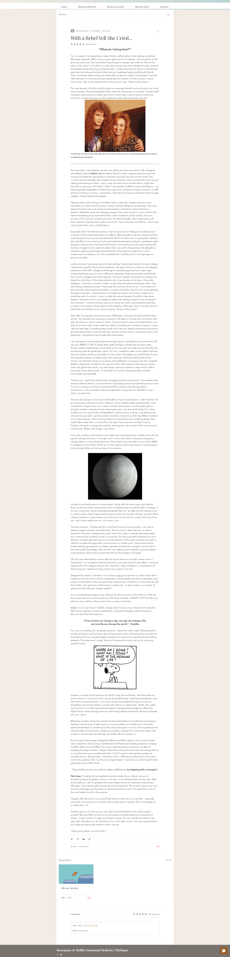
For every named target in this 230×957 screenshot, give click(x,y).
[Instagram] (61, 955)
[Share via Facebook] (72, 839)
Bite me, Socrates (70, 888)
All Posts (62, 14)
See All (168, 860)
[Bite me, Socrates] (76, 874)
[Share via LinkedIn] (83, 839)
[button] (168, 14)
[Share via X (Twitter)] (78, 839)
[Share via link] (89, 839)
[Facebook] (57, 955)
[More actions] (157, 30)
